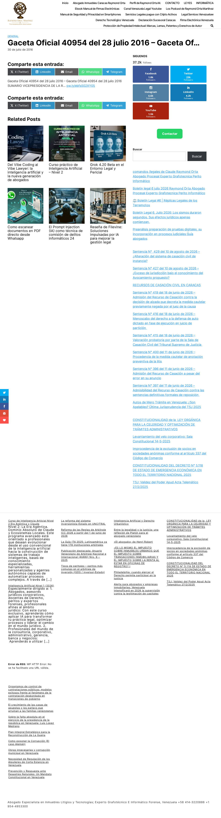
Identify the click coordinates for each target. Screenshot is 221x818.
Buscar (137, 149)
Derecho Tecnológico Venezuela (115, 20)
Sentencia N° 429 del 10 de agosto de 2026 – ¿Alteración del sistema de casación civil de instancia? (166, 256)
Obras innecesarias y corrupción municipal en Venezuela (29, 751)
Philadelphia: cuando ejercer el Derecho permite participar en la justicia (135, 575)
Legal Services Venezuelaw (197, 14)
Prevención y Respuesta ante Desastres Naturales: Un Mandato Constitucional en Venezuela (30, 774)
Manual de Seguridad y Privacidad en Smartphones (90, 14)
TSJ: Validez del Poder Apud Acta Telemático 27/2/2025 (188, 583)
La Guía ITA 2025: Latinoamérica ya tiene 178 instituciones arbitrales (84, 543)
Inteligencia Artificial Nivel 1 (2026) (31, 585)
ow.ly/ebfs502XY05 (80, 86)
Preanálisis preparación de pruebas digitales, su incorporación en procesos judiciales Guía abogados (167, 234)
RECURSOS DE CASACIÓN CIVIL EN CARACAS (167, 285)
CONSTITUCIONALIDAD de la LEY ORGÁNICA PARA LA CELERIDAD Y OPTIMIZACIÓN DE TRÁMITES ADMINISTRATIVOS (166, 424)
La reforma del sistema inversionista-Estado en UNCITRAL (83, 522)
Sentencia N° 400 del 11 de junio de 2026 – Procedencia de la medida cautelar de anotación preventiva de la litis (168, 356)
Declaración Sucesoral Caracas (157, 20)
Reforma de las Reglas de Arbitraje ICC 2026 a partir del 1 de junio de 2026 (83, 532)
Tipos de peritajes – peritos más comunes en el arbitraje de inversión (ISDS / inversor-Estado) (83, 569)
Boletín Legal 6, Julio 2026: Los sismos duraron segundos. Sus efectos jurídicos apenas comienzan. (167, 217)
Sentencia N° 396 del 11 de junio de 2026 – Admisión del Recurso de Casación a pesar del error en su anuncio (166, 373)
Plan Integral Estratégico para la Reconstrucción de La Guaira (29, 733)
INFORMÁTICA (204, 3)
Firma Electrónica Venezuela (196, 20)
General (13, 36)
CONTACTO (172, 3)
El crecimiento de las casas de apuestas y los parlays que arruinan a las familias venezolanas (30, 707)
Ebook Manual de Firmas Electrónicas (97, 8)
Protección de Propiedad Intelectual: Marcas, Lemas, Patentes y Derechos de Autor (152, 25)
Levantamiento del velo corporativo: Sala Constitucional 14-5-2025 (187, 539)
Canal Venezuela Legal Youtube (142, 8)
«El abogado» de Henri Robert (133, 541)
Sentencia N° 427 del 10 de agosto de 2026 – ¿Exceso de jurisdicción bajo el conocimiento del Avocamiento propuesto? (168, 273)
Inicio (65, 3)
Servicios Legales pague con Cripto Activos (151, 14)
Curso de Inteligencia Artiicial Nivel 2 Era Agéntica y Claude (31, 522)
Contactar (169, 133)
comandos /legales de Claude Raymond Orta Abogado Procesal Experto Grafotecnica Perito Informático (167, 176)
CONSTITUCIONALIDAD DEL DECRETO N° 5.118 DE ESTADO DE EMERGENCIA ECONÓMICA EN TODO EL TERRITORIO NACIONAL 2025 (168, 470)
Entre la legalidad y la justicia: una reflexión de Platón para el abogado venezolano (136, 532)
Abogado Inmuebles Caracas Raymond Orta (99, 3)
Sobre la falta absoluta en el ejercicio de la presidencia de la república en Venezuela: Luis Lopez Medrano (31, 721)
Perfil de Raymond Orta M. (145, 3)
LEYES (188, 3)
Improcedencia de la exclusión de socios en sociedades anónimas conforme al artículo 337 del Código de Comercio (169, 453)
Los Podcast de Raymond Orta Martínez (189, 8)
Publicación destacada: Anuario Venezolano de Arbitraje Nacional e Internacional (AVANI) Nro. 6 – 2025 (83, 555)
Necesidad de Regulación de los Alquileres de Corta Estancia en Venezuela (29, 762)
